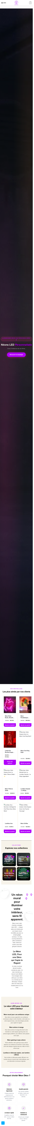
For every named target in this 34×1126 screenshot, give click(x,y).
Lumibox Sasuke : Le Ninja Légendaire (25, 789)
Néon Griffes (24, 823)
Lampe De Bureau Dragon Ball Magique (9, 751)
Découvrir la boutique (16, 355)
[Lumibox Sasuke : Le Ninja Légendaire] (25, 777)
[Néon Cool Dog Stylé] (25, 739)
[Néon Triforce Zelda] (10, 777)
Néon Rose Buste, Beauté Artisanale (9, 716)
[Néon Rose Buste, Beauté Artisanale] (10, 704)
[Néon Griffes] (25, 812)
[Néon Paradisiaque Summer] (25, 704)
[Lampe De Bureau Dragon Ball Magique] (10, 739)
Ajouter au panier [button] (10, 725)
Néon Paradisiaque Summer (24, 716)
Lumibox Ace (9, 823)
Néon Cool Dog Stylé (25, 751)
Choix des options (10, 762)
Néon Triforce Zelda (9, 789)
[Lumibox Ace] (10, 812)
